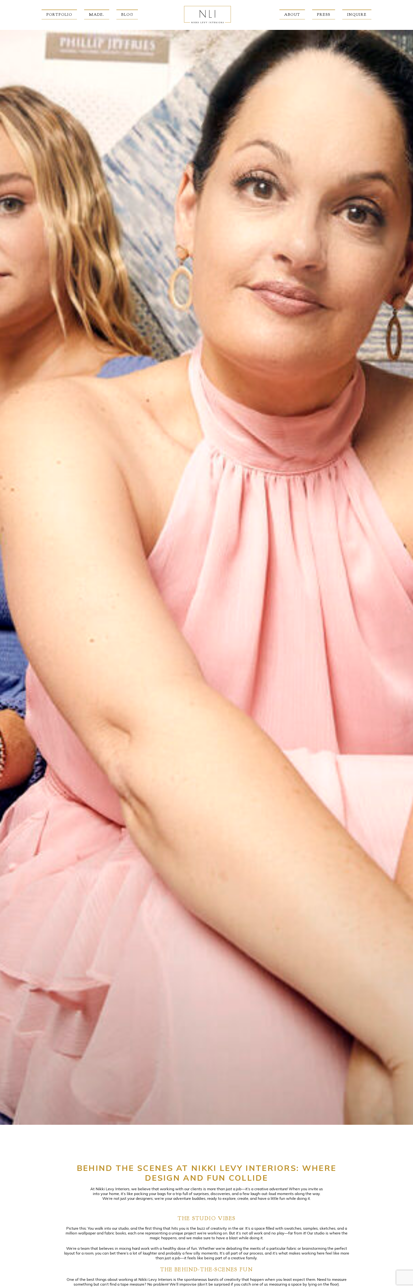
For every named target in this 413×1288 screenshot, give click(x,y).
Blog (127, 14)
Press (323, 14)
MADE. (96, 14)
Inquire (357, 14)
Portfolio (59, 14)
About (292, 14)
